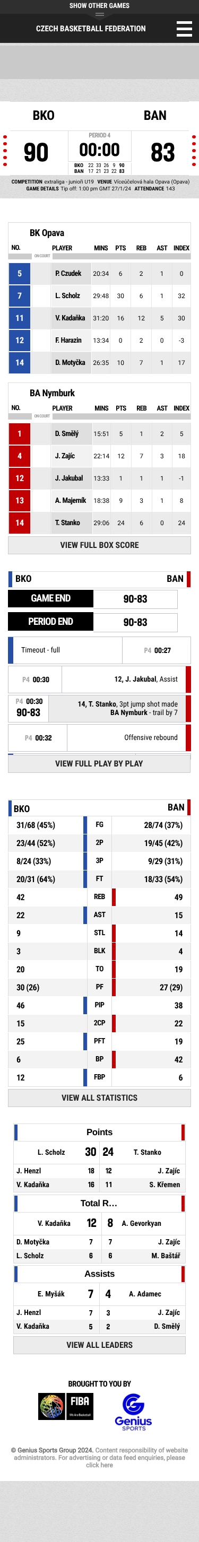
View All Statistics (99, 1098)
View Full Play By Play (99, 764)
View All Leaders (99, 1345)
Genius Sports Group (133, 1412)
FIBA (65, 1412)
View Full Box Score (99, 545)
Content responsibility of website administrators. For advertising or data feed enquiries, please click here (101, 1458)
